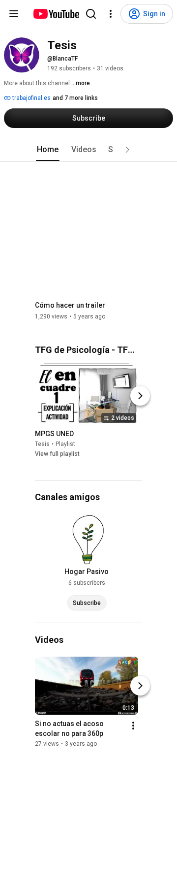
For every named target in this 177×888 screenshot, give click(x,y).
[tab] (47, 149)
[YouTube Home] (56, 14)
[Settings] (111, 14)
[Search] (91, 14)
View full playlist (57, 453)
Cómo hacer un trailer (70, 305)
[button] (127, 149)
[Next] (140, 396)
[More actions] (133, 725)
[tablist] (88, 149)
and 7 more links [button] (75, 98)
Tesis (42, 444)
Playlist (65, 444)
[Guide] (14, 14)
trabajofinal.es (31, 98)
